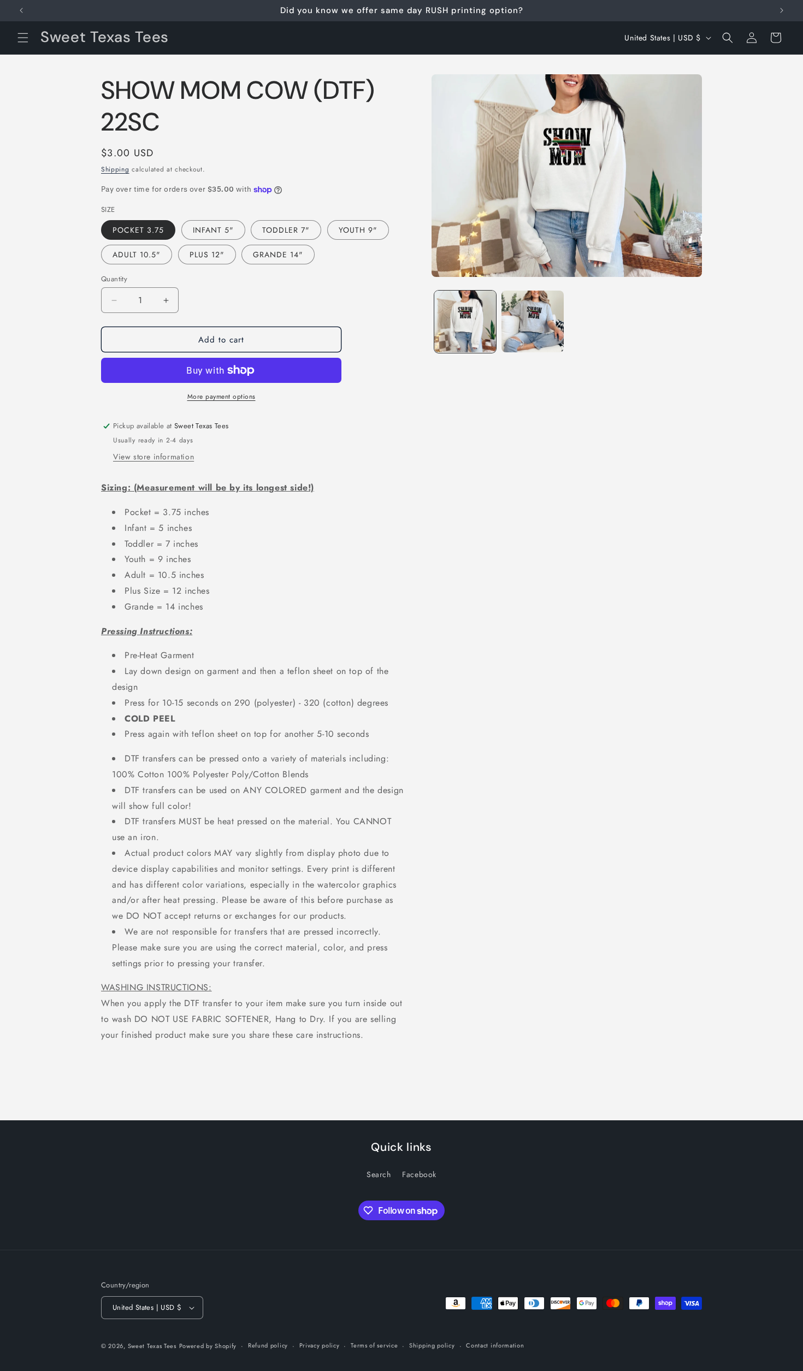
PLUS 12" (207, 254)
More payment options (221, 396)
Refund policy (268, 1345)
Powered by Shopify (208, 1346)
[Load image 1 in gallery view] (465, 321)
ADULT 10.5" (137, 254)
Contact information (495, 1345)
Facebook (419, 1174)
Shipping (115, 169)
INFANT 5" (213, 229)
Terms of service (374, 1345)
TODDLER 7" (286, 229)
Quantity (114, 279)
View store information (153, 456)
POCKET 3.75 (138, 229)
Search (379, 1174)
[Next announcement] (782, 10)
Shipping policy (432, 1345)
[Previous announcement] (21, 10)
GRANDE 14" (278, 254)
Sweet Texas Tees (152, 1346)
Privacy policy (319, 1345)
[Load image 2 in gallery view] (532, 321)
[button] (23, 38)
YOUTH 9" (358, 229)
